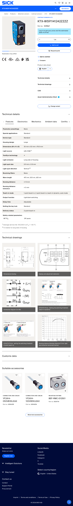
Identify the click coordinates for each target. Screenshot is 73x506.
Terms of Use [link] (43, 497)
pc (55, 39)
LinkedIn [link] (40, 452)
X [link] (38, 461)
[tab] (9, 122)
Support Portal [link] (7, 486)
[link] (7, 3)
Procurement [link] (6, 489)
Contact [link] (5, 483)
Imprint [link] (16, 497)
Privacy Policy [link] (55, 497)
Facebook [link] (41, 455)
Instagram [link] (41, 458)
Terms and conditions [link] (28, 497)
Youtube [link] (40, 464)
